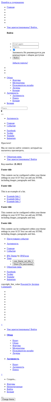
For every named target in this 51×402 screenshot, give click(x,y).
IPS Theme (12, 256)
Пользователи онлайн (23, 85)
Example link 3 (13, 201)
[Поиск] (2, 114)
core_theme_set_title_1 (23, 261)
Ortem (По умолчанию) (23, 264)
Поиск (15, 98)
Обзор (10, 77)
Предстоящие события (17, 239)
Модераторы (18, 83)
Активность (12, 93)
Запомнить (17, 52)
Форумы (16, 80)
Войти (16, 58)
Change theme (8, 399)
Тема (9, 258)
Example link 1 (13, 196)
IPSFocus (24, 256)
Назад (15, 340)
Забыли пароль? (20, 63)
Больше (16, 90)
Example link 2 (13, 199)
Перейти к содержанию (12, 2)
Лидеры (16, 88)
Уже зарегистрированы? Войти (22, 27)
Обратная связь (14, 156)
